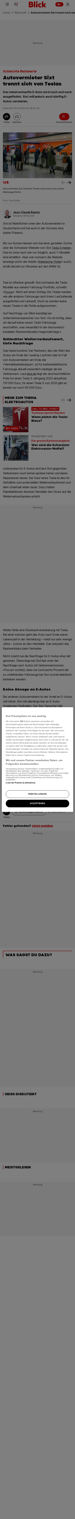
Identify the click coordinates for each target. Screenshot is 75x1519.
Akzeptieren (37, 803)
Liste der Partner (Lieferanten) (20, 783)
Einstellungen (37, 794)
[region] (37, 759)
